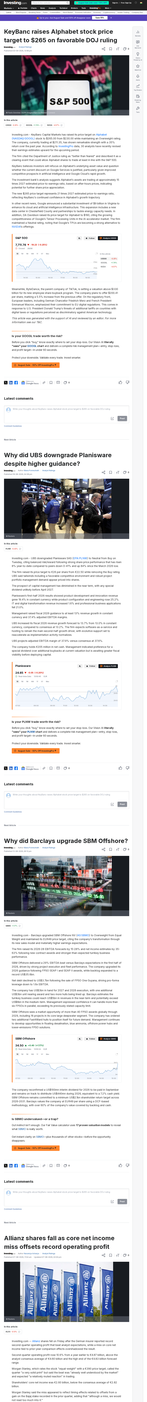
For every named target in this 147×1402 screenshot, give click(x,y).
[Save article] (110, 49)
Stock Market (68, 12)
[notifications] (136, 2)
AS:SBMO (83, 935)
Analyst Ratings (25, 47)
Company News (138, 12)
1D (17, 254)
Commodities (55, 12)
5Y (42, 254)
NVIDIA (16, 226)
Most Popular (21, 12)
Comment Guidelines (13, 426)
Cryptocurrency (109, 12)
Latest (8, 12)
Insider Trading (123, 12)
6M (32, 254)
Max (47, 254)
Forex (45, 12)
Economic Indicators (83, 12)
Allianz (36, 1341)
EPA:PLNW (80, 558)
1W (22, 254)
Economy (97, 12)
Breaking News (35, 12)
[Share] (103, 49)
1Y (37, 254)
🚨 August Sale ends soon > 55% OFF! (91, 3)
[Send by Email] (58, 382)
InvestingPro (65, 146)
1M (27, 254)
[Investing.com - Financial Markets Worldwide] (15, 3)
